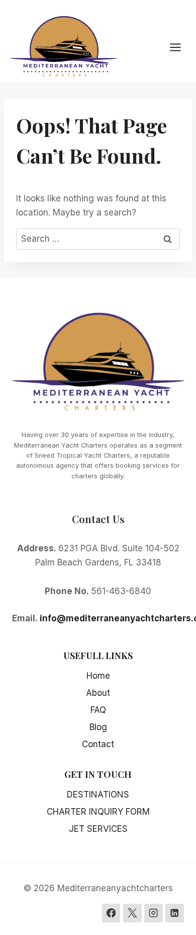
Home (98, 676)
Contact (98, 744)
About (98, 693)
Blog (98, 727)
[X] (132, 913)
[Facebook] (111, 913)
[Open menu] (180, 47)
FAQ (98, 710)
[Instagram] (153, 913)
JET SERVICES (98, 829)
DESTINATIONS (98, 794)
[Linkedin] (174, 913)
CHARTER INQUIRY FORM (98, 812)
